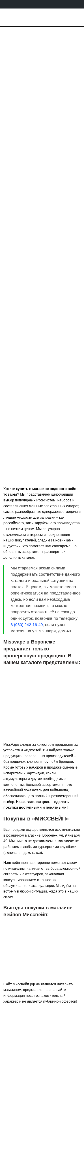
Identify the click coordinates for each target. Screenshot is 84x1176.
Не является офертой (42, 1156)
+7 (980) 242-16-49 (44, 1121)
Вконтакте (33, 1093)
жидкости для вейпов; (29, 706)
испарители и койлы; (28, 721)
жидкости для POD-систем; (32, 691)
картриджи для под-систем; (33, 713)
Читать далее (42, 348)
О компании (42, 1142)
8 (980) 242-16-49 (51, 428)
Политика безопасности (42, 1149)
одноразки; (20, 684)
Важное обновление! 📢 (42, 306)
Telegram (56, 1093)
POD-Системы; (22, 678)
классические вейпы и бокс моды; (38, 699)
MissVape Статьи (42, 297)
